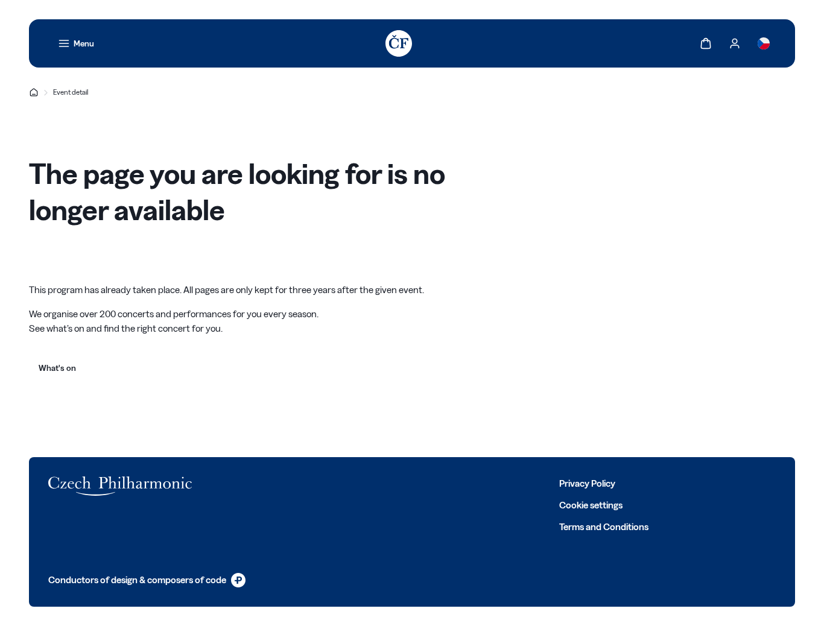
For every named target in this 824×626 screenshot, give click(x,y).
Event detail (70, 92)
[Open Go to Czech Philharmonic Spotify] (352, 482)
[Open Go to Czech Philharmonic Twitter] (273, 482)
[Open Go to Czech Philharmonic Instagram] (299, 482)
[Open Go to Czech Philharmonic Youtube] (326, 482)
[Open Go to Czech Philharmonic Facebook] (246, 482)
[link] (76, 43)
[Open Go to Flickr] (379, 482)
